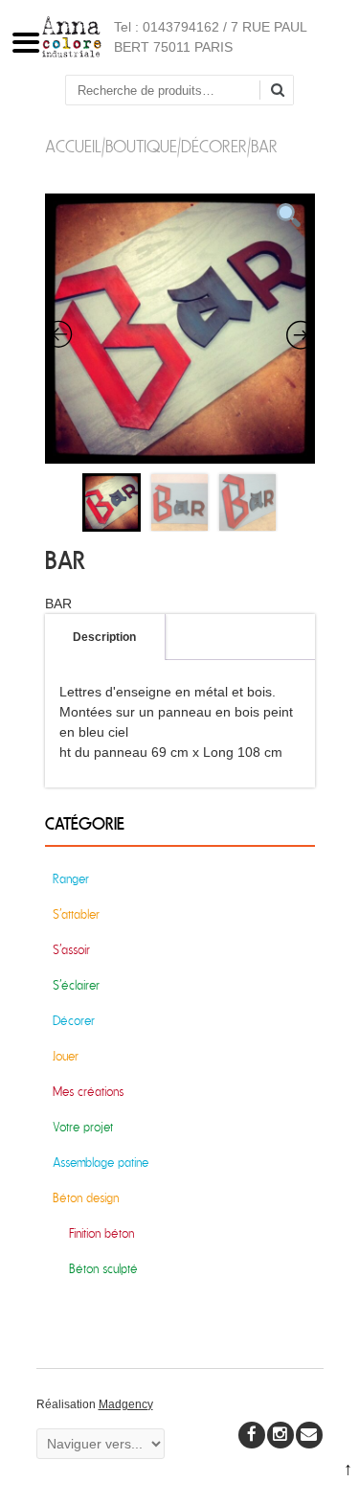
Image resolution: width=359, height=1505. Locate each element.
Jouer (66, 1056)
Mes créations (88, 1091)
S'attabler (76, 914)
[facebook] (251, 1435)
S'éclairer (76, 985)
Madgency (126, 1404)
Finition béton (101, 1233)
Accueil (73, 147)
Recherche (284, 91)
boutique (141, 147)
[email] (309, 1435)
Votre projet (83, 1127)
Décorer (214, 147)
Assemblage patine (100, 1162)
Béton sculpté (103, 1269)
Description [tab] (104, 637)
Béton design (86, 1198)
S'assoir (71, 950)
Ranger (71, 879)
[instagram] (280, 1435)
